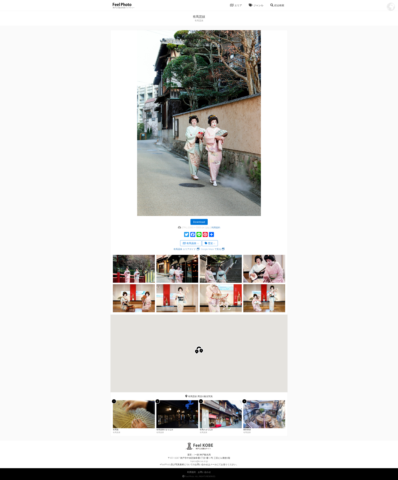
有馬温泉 (192, 243)
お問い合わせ (204, 472)
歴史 (211, 243)
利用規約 (215, 227)
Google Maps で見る (211, 249)
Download (199, 221)
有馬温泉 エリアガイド (185, 249)
